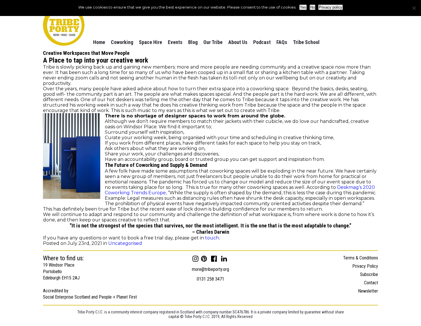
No (312, 7)
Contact (371, 282)
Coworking (122, 42)
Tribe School (306, 42)
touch (212, 238)
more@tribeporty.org (210, 269)
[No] (414, 8)
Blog (193, 42)
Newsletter (368, 291)
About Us (237, 42)
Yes (303, 7)
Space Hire (150, 42)
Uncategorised (125, 243)
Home (99, 42)
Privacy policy (330, 7)
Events (175, 42)
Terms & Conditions (360, 258)
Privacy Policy (365, 266)
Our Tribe (213, 42)
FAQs (281, 42)
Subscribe (369, 274)
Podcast (262, 42)
